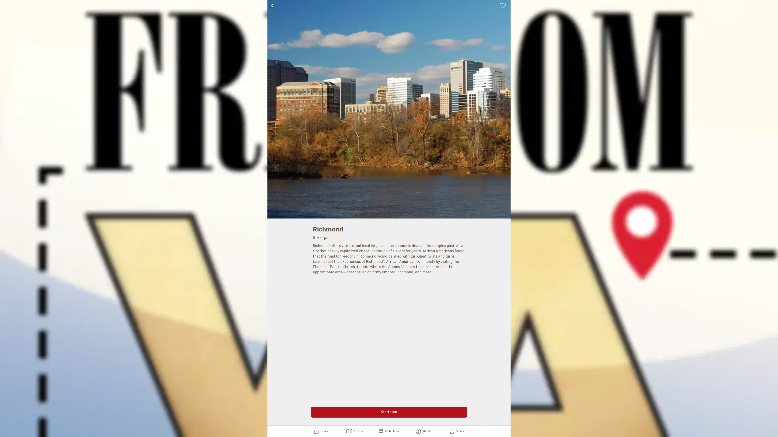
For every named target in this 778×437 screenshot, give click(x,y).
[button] (389, 412)
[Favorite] (504, 5)
